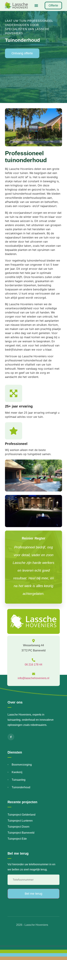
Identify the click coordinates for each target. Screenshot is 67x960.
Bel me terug (33, 893)
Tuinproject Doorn (18, 826)
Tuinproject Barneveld (21, 832)
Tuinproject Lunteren (20, 820)
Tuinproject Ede (17, 838)
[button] (36, 5)
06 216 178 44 (33, 664)
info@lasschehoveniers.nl (33, 678)
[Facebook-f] (11, 737)
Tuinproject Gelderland (21, 814)
